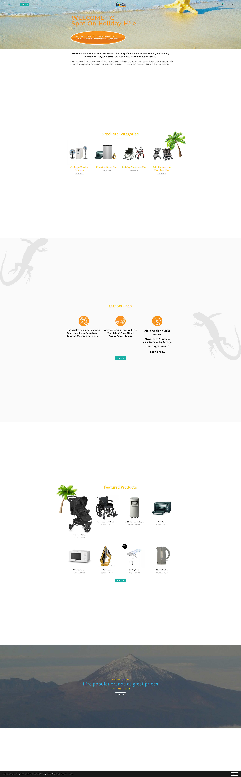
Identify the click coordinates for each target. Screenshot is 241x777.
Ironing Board (134, 570)
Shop (15, 4)
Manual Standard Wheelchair (107, 522)
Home (9, 4)
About (24, 4)
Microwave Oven (79, 570)
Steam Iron (107, 570)
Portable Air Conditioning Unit (134, 522)
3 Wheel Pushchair (79, 535)
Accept (235, 774)
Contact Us (35, 4)
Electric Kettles (161, 570)
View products (79, 173)
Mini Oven (161, 522)
